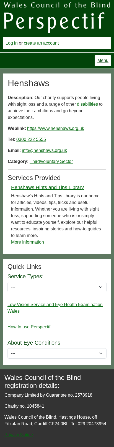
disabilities (87, 104)
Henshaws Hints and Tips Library (47, 187)
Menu (102, 60)
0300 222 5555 (31, 139)
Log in (12, 43)
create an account (41, 43)
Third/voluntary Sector (51, 161)
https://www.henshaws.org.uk (55, 128)
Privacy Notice (18, 434)
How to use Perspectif (28, 327)
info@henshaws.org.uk (44, 150)
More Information (27, 242)
